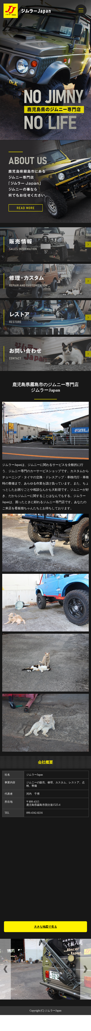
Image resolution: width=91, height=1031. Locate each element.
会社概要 (45, 762)
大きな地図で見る (45, 926)
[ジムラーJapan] (45, 11)
